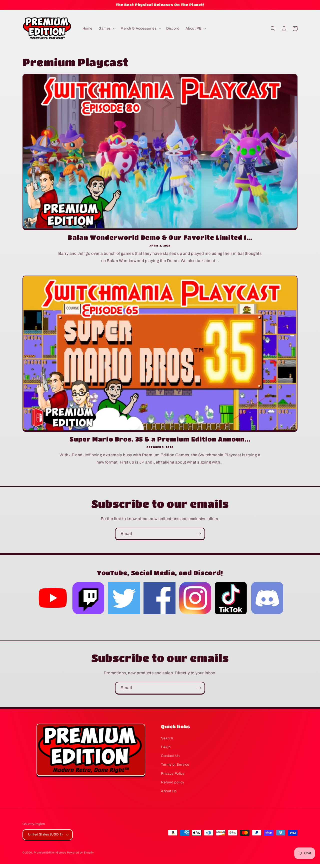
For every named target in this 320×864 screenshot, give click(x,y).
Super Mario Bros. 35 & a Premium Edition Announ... (160, 439)
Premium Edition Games (50, 852)
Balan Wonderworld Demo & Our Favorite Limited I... (160, 237)
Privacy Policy (172, 773)
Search (167, 738)
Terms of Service (175, 764)
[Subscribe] (199, 534)
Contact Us (170, 756)
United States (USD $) (45, 834)
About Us (169, 791)
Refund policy (172, 782)
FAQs (165, 747)
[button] (107, 28)
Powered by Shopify (80, 852)
